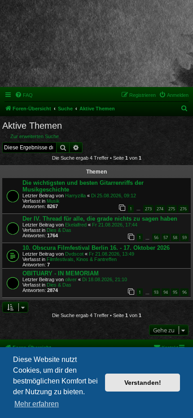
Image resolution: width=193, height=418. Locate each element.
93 (156, 292)
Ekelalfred (76, 224)
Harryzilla (75, 195)
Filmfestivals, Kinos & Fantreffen (82, 259)
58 (175, 237)
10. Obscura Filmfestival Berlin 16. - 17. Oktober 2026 (96, 247)
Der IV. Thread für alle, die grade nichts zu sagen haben (99, 218)
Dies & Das (59, 230)
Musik (53, 201)
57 (165, 237)
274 (160, 209)
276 (183, 209)
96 (184, 292)
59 (184, 237)
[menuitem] (24, 95)
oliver (71, 279)
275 (171, 209)
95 (175, 292)
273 (148, 209)
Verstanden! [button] (142, 382)
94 (165, 292)
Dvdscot (74, 254)
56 (156, 237)
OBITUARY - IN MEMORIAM (60, 273)
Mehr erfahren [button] (36, 404)
